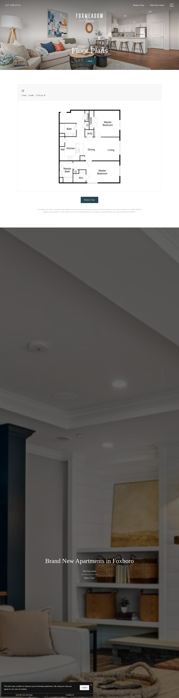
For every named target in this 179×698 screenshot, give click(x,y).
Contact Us (70, 695)
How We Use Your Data (24, 695)
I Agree (84, 688)
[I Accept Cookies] (91, 685)
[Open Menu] (172, 5)
